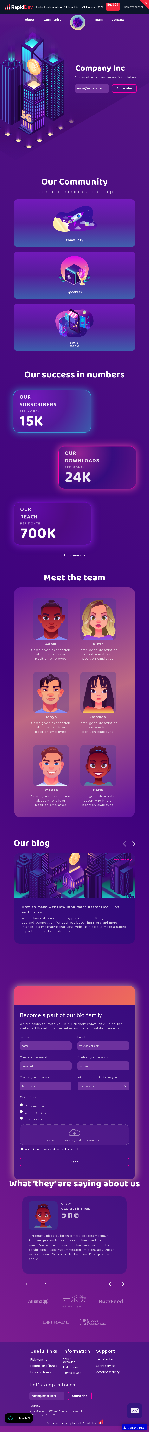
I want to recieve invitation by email (50, 1149)
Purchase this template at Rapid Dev (71, 1423)
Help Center (104, 1359)
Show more (72, 555)
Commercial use (37, 1113)
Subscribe (124, 88)
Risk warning (38, 1360)
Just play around (38, 1119)
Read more (121, 859)
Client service (105, 1366)
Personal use (35, 1106)
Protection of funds (43, 1366)
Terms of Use (72, 1373)
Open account (69, 1360)
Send (74, 1162)
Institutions (70, 1367)
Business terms (40, 1372)
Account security (107, 1372)
